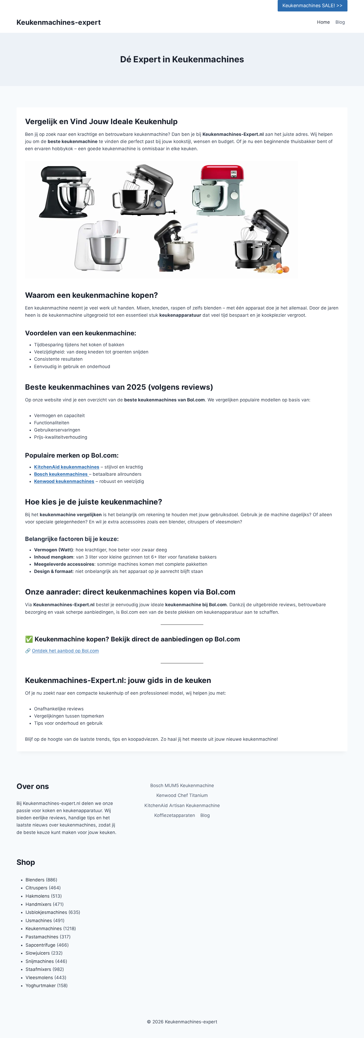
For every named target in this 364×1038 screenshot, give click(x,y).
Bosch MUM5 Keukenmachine (182, 785)
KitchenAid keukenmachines (66, 467)
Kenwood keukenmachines (64, 481)
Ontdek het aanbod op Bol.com (65, 650)
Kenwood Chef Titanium (182, 795)
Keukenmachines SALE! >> (312, 5)
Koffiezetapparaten (174, 815)
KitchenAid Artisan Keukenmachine (182, 805)
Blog (340, 22)
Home (323, 22)
